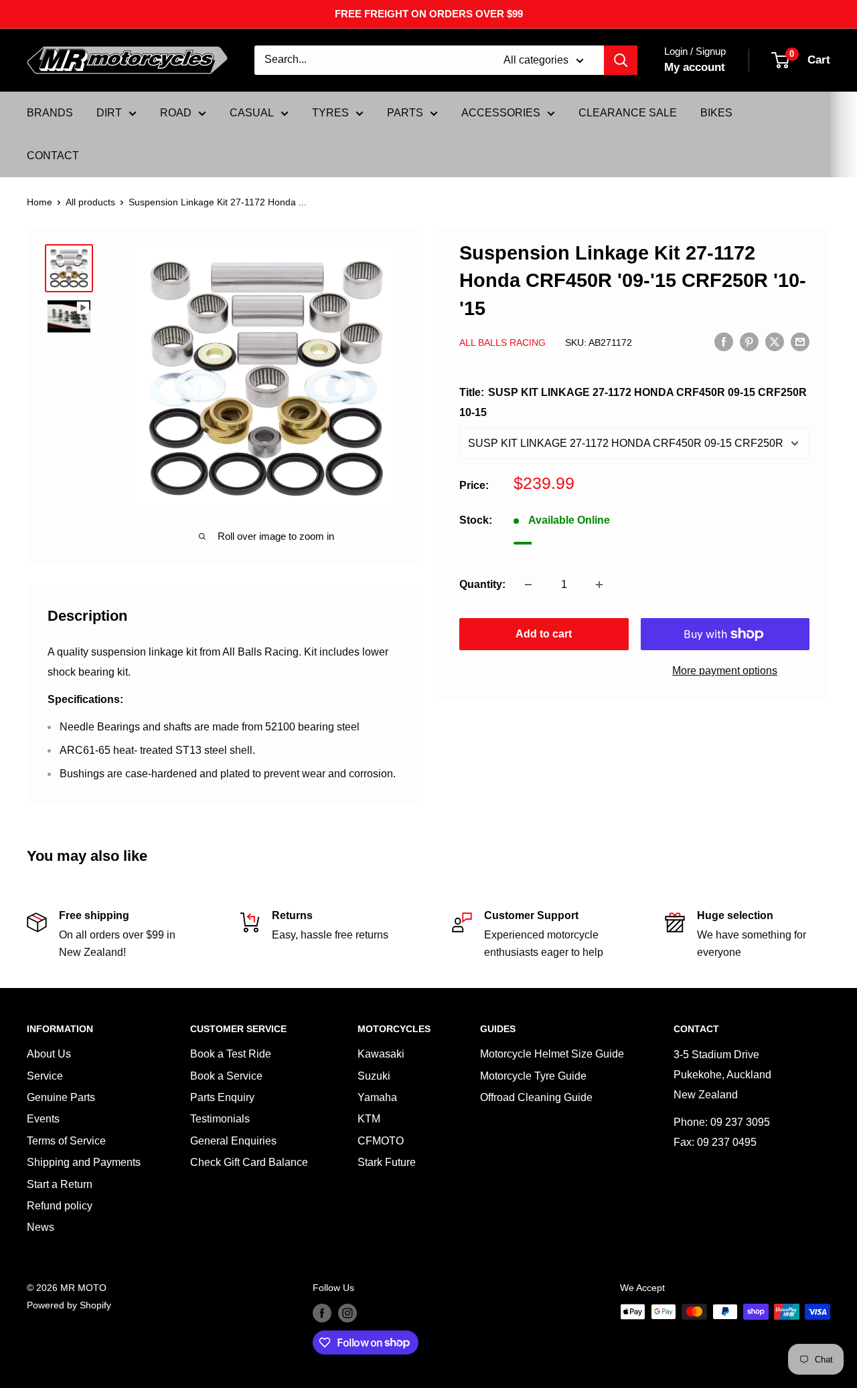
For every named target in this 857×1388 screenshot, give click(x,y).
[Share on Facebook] (723, 342)
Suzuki (374, 1076)
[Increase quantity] (599, 585)
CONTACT (53, 155)
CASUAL (252, 112)
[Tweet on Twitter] (774, 342)
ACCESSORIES (500, 112)
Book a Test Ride (230, 1054)
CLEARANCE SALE (627, 112)
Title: (633, 402)
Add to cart (544, 633)
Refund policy (59, 1205)
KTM (369, 1118)
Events (43, 1118)
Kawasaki (381, 1054)
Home (39, 202)
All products (90, 202)
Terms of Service (66, 1141)
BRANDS (50, 112)
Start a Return (59, 1184)
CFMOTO (381, 1141)
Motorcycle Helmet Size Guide (552, 1054)
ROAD (175, 112)
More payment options (724, 670)
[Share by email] (800, 342)
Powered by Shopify (69, 1305)
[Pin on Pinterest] (749, 342)
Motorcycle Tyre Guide (533, 1076)
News (40, 1227)
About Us (49, 1054)
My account (694, 67)
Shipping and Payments (84, 1162)
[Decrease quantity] (528, 585)
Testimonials (220, 1118)
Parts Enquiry (222, 1097)
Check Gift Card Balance (249, 1162)
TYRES (330, 112)
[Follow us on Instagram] (347, 1313)
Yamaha (377, 1097)
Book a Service (226, 1076)
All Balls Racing (502, 342)
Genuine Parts (61, 1097)
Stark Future (387, 1162)
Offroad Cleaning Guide (536, 1097)
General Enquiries (233, 1141)
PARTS (405, 112)
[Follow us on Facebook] (322, 1313)
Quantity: (482, 584)
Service (45, 1076)
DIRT (109, 112)
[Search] (620, 60)
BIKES (716, 112)
